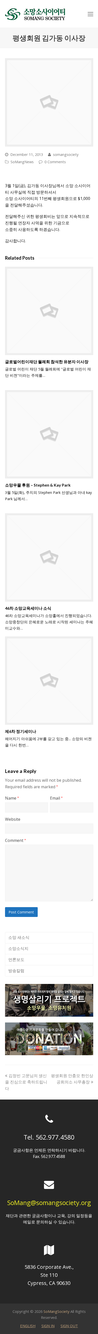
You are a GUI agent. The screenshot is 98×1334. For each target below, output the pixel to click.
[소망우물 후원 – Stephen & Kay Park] (49, 434)
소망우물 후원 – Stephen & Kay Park (38, 485)
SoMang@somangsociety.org (49, 1202)
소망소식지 (18, 948)
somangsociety (65, 154)
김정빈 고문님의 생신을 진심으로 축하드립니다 (26, 1082)
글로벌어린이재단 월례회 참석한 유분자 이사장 (46, 361)
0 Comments (55, 161)
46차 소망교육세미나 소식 (28, 608)
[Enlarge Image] (49, 102)
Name (12, 798)
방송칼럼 (16, 970)
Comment (15, 840)
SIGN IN (48, 1325)
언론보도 (16, 959)
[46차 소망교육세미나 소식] (49, 557)
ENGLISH (27, 1325)
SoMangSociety (56, 1311)
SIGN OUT (69, 1325)
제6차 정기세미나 (20, 731)
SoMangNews (22, 161)
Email (56, 798)
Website (12, 819)
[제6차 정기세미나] (49, 680)
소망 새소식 (18, 937)
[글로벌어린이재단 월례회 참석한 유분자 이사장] (49, 311)
